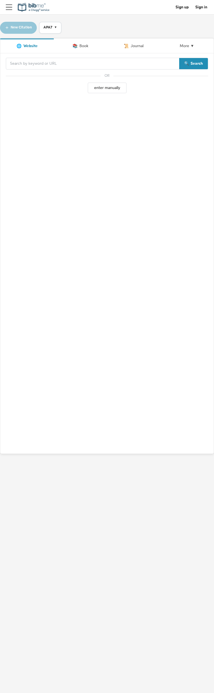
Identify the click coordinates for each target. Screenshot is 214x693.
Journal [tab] (134, 46)
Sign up (182, 7)
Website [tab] (27, 46)
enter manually (107, 88)
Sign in (201, 7)
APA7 (50, 27)
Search (197, 64)
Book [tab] (80, 46)
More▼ (187, 46)
